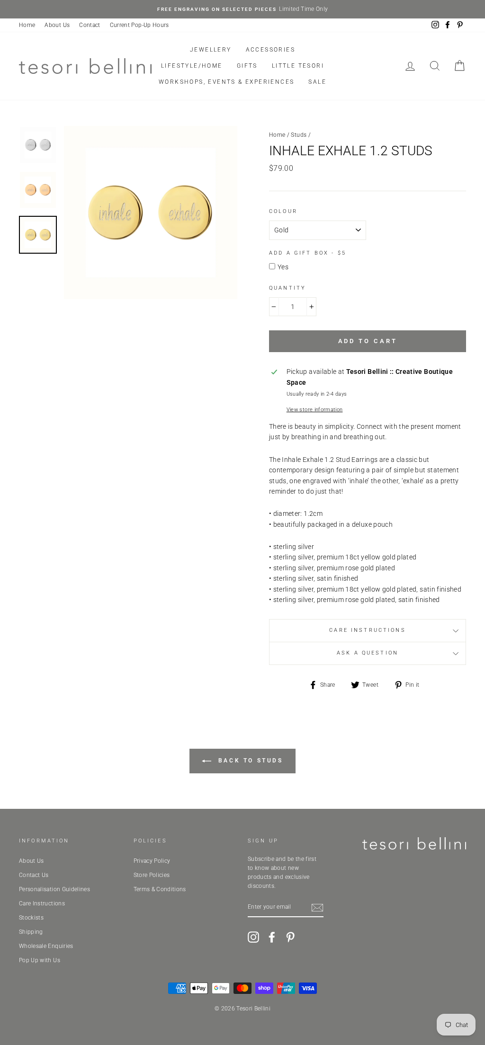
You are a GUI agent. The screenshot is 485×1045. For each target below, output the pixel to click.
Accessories (270, 49)
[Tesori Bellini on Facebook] (272, 937)
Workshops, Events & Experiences (226, 82)
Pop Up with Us (39, 960)
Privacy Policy (152, 861)
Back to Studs (249, 761)
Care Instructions (367, 630)
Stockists (31, 917)
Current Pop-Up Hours (139, 25)
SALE (317, 82)
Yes (283, 267)
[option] (242, 9)
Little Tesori (298, 65)
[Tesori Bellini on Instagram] (253, 937)
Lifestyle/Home (192, 65)
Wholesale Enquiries (46, 946)
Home (27, 25)
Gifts (247, 65)
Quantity (287, 288)
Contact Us (34, 875)
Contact (89, 25)
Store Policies (152, 875)
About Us (57, 25)
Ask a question (367, 653)
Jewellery (211, 49)
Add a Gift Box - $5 (307, 253)
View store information (315, 410)
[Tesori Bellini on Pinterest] (290, 937)
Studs (298, 135)
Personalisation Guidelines (54, 889)
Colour (283, 211)
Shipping (31, 932)
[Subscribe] (317, 907)
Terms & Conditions (160, 889)
